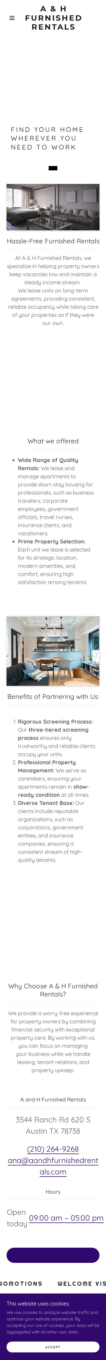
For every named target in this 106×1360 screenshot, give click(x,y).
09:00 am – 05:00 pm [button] (66, 1217)
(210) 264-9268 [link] (53, 1149)
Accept (53, 1347)
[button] (12, 17)
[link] (53, 18)
